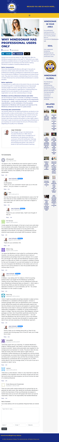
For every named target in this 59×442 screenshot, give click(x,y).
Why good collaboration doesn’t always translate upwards (53, 201)
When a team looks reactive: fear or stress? (46, 165)
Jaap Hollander (13, 178)
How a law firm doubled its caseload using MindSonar (46, 205)
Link (6, 175)
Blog (10, 435)
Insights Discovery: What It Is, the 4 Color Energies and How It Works (53, 167)
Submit (4, 429)
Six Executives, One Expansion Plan (46, 117)
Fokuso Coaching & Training (46, 183)
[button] (6, 53)
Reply (2, 175)
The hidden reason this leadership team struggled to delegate (46, 143)
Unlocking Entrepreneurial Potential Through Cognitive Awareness (53, 122)
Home (2, 435)
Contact (6, 435)
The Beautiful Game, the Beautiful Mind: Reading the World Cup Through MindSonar (53, 145)
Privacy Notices (16, 435)
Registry (46, 83)
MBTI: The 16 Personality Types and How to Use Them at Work (53, 186)
